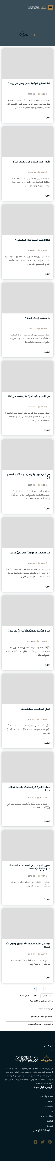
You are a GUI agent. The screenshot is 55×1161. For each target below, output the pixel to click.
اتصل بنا (50, 1126)
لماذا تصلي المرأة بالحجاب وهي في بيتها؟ (29, 84)
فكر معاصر (49, 1106)
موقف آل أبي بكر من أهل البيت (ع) (42, 1016)
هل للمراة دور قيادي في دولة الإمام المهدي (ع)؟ (28, 476)
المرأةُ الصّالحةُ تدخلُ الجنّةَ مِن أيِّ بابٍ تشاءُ (29, 631)
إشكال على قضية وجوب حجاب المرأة (31, 162)
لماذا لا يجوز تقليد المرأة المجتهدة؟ (32, 240)
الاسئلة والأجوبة (46, 1096)
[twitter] (42, 1142)
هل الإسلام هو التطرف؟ (45, 1008)
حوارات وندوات (47, 1116)
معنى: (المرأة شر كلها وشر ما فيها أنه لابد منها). (29, 789)
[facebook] (49, 1142)
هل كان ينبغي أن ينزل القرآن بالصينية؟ (40, 1024)
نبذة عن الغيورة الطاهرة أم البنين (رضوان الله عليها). (27, 945)
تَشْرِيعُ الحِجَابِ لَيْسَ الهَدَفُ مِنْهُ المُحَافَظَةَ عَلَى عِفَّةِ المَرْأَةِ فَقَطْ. (29, 867)
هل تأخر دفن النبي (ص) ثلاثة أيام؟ (41, 1001)
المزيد (47, 117)
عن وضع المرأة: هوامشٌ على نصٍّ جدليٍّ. (30, 553)
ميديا (51, 1111)
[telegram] (35, 1142)
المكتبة (50, 1121)
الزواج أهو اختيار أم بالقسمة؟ (35, 709)
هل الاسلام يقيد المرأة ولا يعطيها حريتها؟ (29, 396)
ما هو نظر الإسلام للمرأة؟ (37, 318)
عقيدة (50, 1101)
